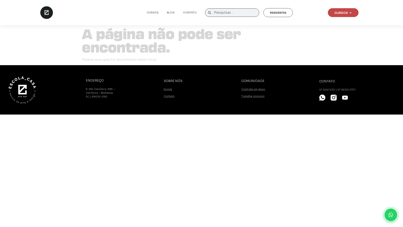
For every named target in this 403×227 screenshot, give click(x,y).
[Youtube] (345, 98)
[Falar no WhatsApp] (391, 215)
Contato (190, 12)
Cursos (152, 12)
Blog (171, 12)
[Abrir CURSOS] (350, 12)
